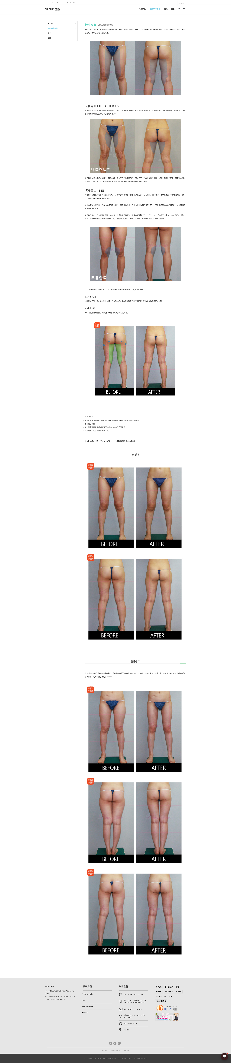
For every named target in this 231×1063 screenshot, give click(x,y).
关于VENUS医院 (87, 994)
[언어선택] (179, 8)
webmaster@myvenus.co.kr (133, 1009)
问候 (83, 1000)
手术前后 (159, 987)
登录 (182, 3)
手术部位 (85, 1013)
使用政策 (104, 1050)
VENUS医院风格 (87, 1006)
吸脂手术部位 (155, 9)
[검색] (184, 8)
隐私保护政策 (115, 1050)
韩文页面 (126, 1050)
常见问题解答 (169, 991)
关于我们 (142, 9)
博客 (173, 9)
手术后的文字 (169, 987)
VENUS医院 (52, 9)
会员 (166, 9)
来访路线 (126, 1030)
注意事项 (179, 991)
